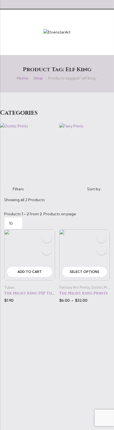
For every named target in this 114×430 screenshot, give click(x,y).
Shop (38, 78)
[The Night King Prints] (84, 254)
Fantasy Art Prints (74, 287)
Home (22, 78)
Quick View (47, 250)
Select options (84, 272)
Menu (6, 32)
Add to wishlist (47, 238)
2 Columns (61, 189)
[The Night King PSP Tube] (29, 254)
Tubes (9, 287)
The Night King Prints (83, 293)
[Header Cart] (107, 32)
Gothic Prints (102, 287)
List (53, 189)
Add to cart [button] (29, 272)
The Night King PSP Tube (30, 293)
